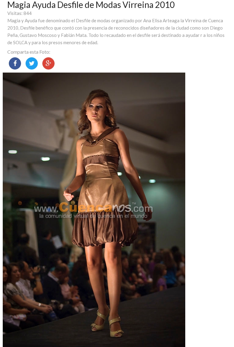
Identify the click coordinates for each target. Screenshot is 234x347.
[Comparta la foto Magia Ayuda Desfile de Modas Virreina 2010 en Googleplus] (48, 63)
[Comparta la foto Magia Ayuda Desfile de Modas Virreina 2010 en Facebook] (15, 63)
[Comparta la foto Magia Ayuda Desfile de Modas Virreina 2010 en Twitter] (32, 63)
